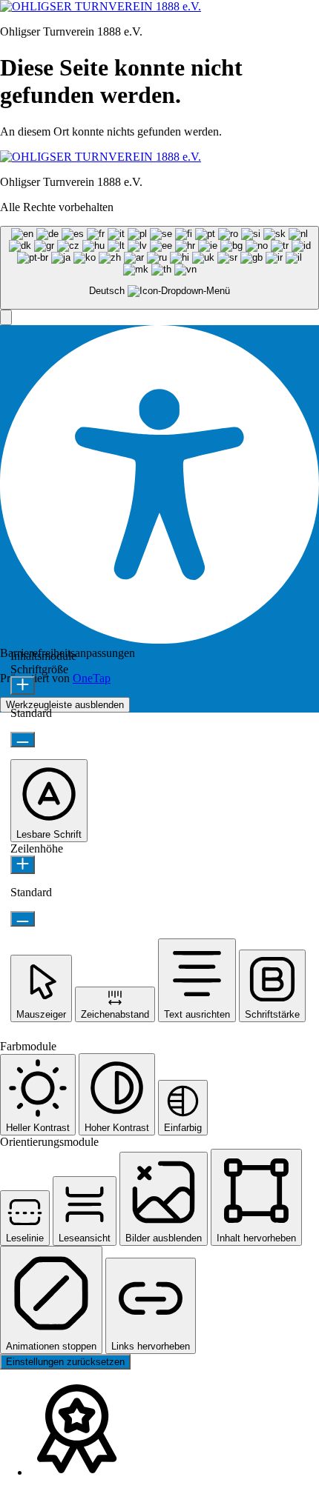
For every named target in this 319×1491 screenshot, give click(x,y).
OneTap (92, 678)
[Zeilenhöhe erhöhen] (22, 864)
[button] (6, 317)
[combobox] (159, 268)
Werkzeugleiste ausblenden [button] (65, 704)
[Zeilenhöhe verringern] (22, 919)
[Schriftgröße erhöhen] (22, 685)
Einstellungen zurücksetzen (65, 1361)
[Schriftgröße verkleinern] (22, 739)
